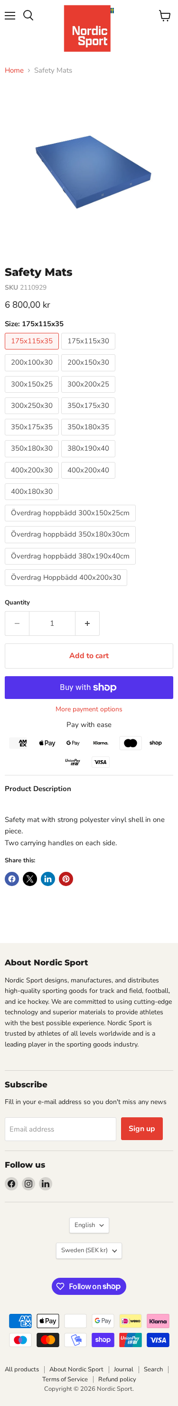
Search (153, 1369)
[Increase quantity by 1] (87, 623)
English (85, 1225)
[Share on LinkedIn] (48, 879)
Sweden (84, 1250)
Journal (123, 1369)
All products (22, 1369)
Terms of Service (65, 1379)
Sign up (142, 1128)
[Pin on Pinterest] (66, 879)
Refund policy (117, 1379)
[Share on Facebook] (12, 879)
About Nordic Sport (76, 1369)
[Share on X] (30, 879)
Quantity (17, 602)
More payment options (89, 709)
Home (14, 70)
